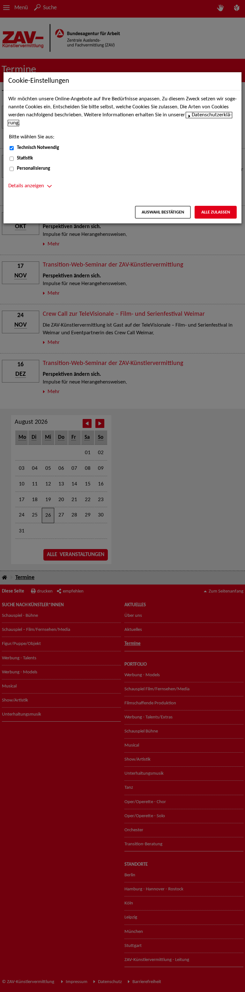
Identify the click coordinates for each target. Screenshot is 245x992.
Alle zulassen (215, 212)
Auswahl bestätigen (163, 212)
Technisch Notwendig (38, 147)
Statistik (25, 158)
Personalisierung (33, 168)
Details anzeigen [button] (26, 186)
